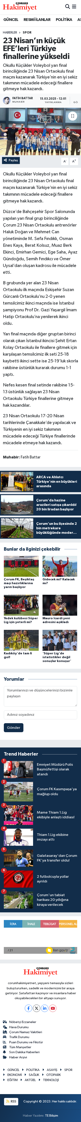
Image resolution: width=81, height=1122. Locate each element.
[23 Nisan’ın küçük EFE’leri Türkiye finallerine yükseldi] (40, 131)
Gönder (13, 728)
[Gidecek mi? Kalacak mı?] (60, 566)
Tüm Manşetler (20, 1047)
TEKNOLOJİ (51, 1080)
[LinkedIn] (44, 1008)
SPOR (27, 32)
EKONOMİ (14, 1075)
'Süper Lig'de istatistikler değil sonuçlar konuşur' (57, 657)
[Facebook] (28, 1008)
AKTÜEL (30, 1080)
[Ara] (67, 7)
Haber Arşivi (18, 1057)
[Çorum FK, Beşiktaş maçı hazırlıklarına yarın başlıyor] (21, 566)
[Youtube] (52, 1008)
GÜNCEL (10, 20)
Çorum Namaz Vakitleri (25, 1032)
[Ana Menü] (74, 7)
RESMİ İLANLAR (37, 20)
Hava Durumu (19, 1027)
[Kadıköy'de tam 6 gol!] (21, 640)
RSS (13, 1101)
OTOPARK (53, 1075)
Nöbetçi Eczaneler (22, 1022)
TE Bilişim (51, 1115)
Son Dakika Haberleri (24, 1052)
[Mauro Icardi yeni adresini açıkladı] (60, 605)
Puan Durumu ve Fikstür (26, 1042)
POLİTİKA (64, 20)
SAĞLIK (34, 1075)
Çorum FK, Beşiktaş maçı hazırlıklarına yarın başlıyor (19, 583)
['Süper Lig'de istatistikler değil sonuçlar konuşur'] (60, 640)
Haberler (10, 32)
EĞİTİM (12, 1080)
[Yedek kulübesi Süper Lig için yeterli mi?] (21, 605)
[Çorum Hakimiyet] (20, 7)
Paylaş (13, 160)
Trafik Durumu (19, 1037)
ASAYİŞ (52, 1070)
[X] (36, 1008)
